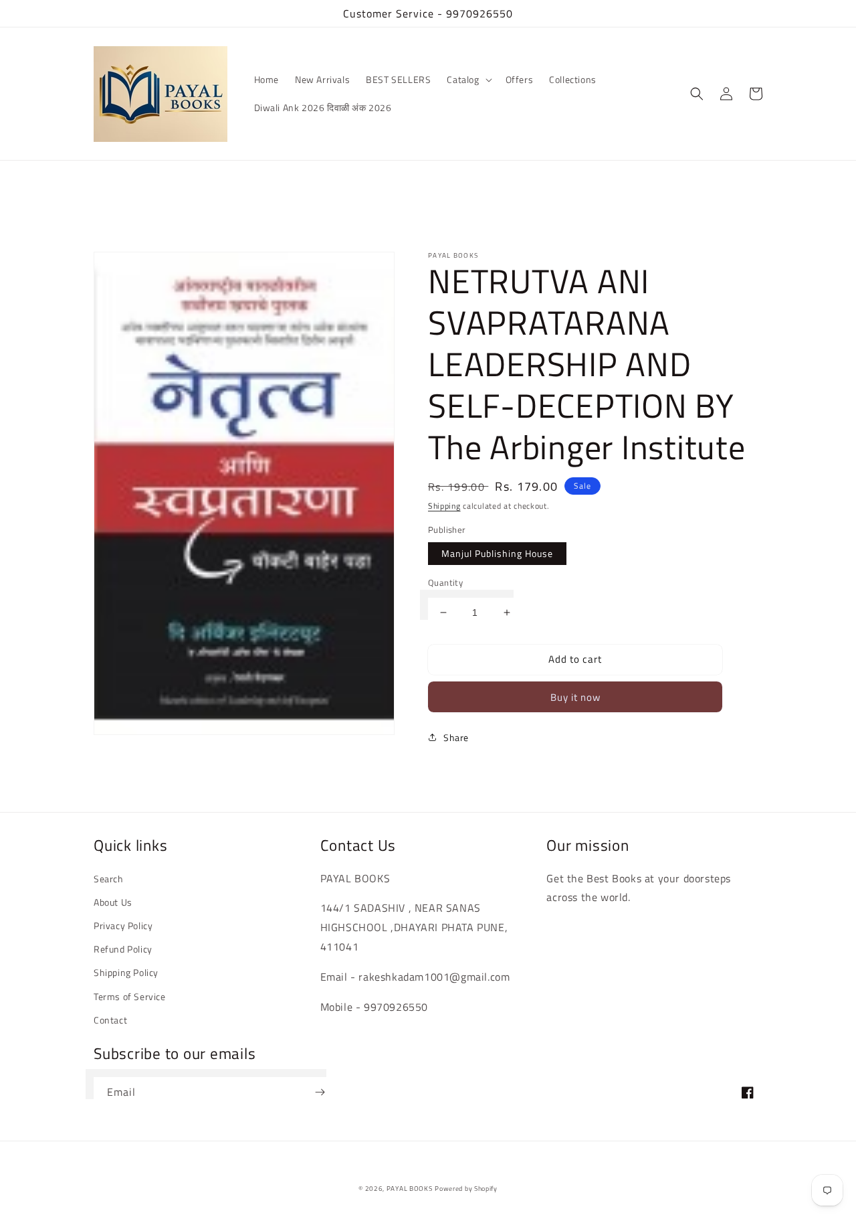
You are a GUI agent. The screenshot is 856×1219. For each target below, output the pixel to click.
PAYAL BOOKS (410, 1189)
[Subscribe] (319, 1092)
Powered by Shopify (466, 1189)
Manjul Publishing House (497, 553)
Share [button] (456, 737)
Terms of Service (130, 996)
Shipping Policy (126, 972)
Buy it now (575, 697)
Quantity (445, 582)
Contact (110, 1020)
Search (109, 879)
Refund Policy (123, 949)
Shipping (444, 505)
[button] (468, 80)
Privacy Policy (123, 925)
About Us (113, 902)
